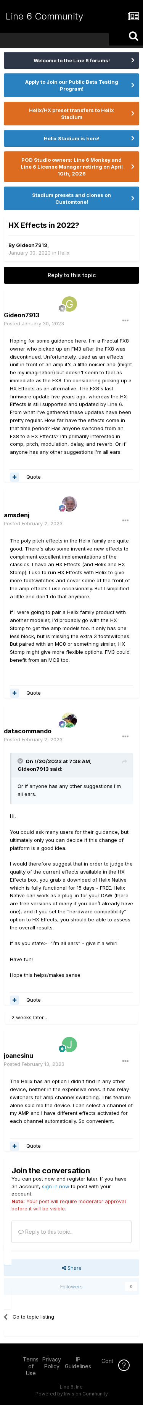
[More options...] (125, 320)
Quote (33, 477)
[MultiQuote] (14, 477)
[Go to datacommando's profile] (69, 720)
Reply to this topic (72, 275)
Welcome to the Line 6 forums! (72, 60)
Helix (63, 253)
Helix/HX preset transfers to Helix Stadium (71, 113)
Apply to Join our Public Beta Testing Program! (71, 85)
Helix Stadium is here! (72, 138)
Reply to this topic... (49, 1231)
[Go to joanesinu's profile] (69, 1044)
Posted (34, 323)
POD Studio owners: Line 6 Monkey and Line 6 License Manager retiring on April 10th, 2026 (72, 167)
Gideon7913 (31, 245)
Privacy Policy (51, 1362)
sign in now (55, 1186)
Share (74, 1268)
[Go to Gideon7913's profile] (69, 304)
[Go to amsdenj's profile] (69, 504)
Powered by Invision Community (71, 1394)
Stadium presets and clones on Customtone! (71, 198)
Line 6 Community (44, 16)
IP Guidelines (78, 1362)
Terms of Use (31, 1366)
